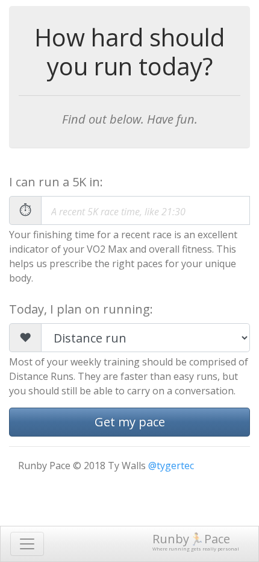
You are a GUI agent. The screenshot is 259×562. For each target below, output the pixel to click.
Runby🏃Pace (195, 541)
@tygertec (171, 465)
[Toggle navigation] (27, 544)
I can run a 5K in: (56, 182)
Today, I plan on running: (81, 309)
